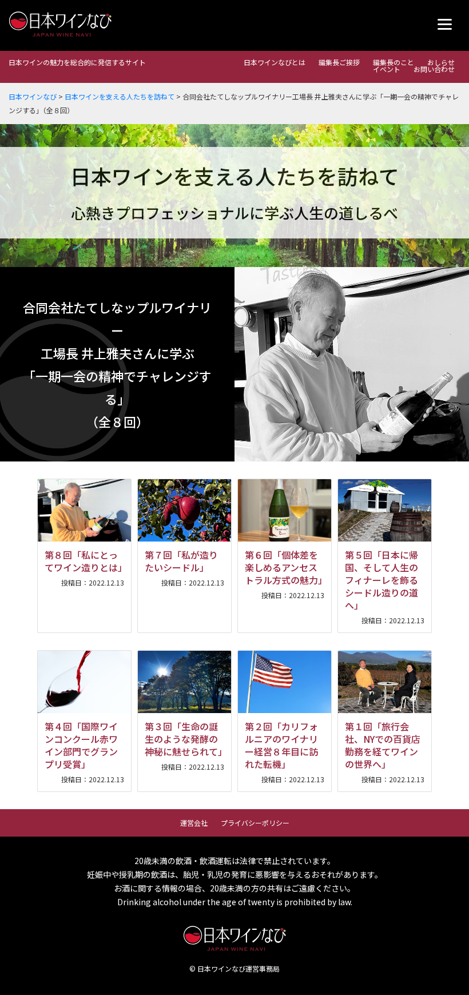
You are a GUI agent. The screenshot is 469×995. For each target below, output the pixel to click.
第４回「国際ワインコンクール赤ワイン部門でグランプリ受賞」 (81, 745)
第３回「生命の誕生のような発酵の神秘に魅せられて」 (186, 738)
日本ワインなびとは (274, 62)
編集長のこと (393, 62)
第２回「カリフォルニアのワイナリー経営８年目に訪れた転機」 (281, 745)
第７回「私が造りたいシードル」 (181, 561)
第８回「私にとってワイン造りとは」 (86, 561)
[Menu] (444, 24)
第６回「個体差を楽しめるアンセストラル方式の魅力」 (286, 567)
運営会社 (194, 822)
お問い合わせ (434, 69)
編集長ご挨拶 (339, 62)
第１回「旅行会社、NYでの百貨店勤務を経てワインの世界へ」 (382, 745)
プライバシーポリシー (255, 822)
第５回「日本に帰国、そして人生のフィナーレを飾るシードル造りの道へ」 (381, 580)
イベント (386, 69)
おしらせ (441, 62)
